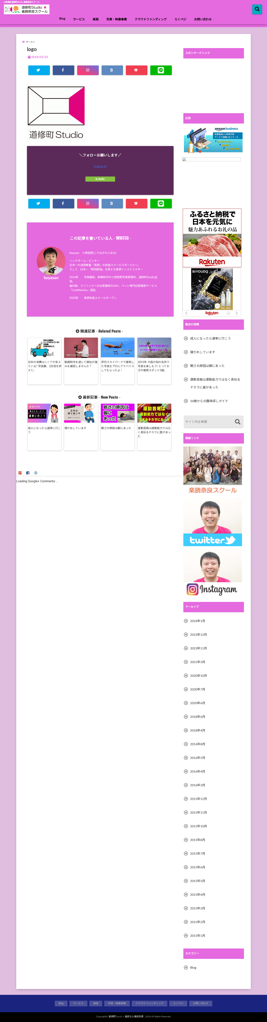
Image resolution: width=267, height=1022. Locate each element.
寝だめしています (75, 428)
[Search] (237, 422)
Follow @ (100, 166)
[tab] (20, 472)
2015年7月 (197, 853)
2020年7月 (197, 689)
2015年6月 (197, 867)
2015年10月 (198, 826)
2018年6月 (197, 716)
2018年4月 (197, 730)
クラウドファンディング (151, 19)
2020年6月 (197, 703)
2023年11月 (198, 648)
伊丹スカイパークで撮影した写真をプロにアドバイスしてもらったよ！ (117, 366)
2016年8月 (197, 744)
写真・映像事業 (116, 19)
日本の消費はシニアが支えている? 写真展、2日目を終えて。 (45, 366)
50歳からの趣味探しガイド (209, 401)
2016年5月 (197, 757)
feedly (101, 179)
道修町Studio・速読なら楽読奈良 (126, 1016)
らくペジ (180, 19)
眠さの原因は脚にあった (116, 428)
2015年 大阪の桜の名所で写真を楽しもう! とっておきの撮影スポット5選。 (153, 366)
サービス (79, 19)
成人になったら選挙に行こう (44, 430)
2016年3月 (197, 785)
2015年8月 (197, 840)
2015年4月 (197, 894)
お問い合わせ (203, 19)
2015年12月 (198, 799)
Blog (62, 18)
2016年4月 (197, 771)
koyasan (51, 278)
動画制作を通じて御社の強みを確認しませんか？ (81, 364)
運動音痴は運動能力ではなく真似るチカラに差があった (154, 432)
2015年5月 (197, 881)
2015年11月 (198, 812)
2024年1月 (197, 621)
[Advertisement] (213, 85)
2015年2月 (197, 922)
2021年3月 (197, 662)
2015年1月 (197, 935)
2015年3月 (197, 908)
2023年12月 (198, 634)
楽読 (96, 19)
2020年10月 (198, 675)
